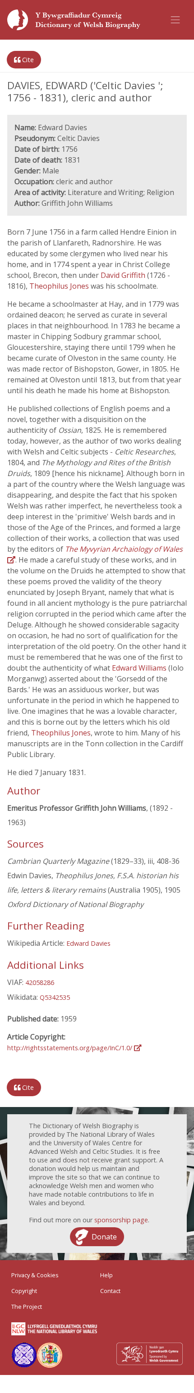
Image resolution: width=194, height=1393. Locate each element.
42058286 (39, 982)
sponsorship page (121, 1220)
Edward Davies (88, 943)
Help (106, 1275)
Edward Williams (140, 668)
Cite (27, 59)
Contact (110, 1291)
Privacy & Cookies (35, 1275)
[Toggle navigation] (175, 20)
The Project (26, 1306)
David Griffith (124, 275)
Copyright (24, 1291)
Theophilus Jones (60, 286)
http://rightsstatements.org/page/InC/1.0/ (70, 1048)
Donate (104, 1237)
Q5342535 (55, 997)
